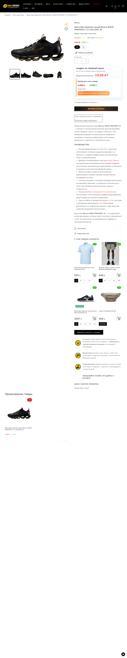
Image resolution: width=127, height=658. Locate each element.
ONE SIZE (103, 324)
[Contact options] (123, 654)
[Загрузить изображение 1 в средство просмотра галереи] (15, 74)
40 (76, 324)
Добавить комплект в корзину (88, 332)
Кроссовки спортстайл (88, 33)
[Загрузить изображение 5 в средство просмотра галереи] (59, 74)
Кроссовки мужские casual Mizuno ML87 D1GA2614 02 (85, 311)
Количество (78, 57)
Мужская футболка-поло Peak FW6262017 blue (84, 268)
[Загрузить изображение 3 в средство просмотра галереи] (37, 74)
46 (84, 47)
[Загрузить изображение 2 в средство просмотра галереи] (26, 74)
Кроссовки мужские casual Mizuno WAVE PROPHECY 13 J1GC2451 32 (52, 15)
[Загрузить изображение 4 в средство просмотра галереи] (48, 74)
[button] (28, 4)
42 (85, 324)
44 (90, 324)
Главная (7, 15)
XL (89, 280)
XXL (119, 280)
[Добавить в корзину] (94, 275)
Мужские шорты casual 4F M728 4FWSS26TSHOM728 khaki (109, 268)
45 (94, 324)
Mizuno (77, 23)
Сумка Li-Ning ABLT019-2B (107, 311)
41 (77, 47)
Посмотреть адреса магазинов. (86, 120)
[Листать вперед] (67, 74)
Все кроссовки (18, 15)
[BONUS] (115, 6)
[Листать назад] (7, 74)
